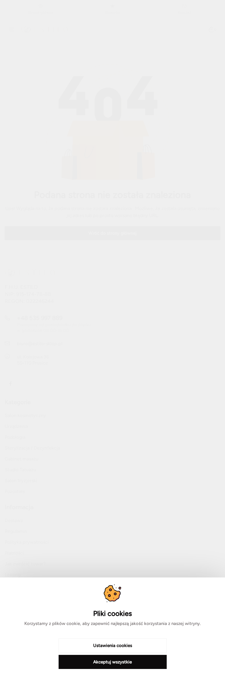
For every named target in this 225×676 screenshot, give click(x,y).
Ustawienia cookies (112, 645)
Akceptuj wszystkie (112, 662)
